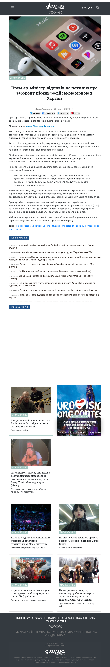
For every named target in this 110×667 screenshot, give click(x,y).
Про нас (40, 631)
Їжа (28, 618)
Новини (20, 618)
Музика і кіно (55, 618)
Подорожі (81, 618)
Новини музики (19, 237)
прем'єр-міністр (41, 225)
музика (56, 225)
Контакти (52, 631)
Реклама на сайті (24, 631)
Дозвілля (69, 618)
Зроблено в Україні (56, 621)
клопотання (68, 225)
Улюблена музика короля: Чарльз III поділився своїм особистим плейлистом (53, 290)
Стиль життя (39, 618)
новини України (23, 225)
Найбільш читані (19, 307)
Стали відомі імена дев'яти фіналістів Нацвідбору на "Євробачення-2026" (51, 252)
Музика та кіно (17, 78)
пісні (18, 229)
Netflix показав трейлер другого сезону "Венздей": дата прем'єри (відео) (50, 271)
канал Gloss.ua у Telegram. (40, 126)
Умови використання (72, 631)
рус (84, 7)
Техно (92, 618)
